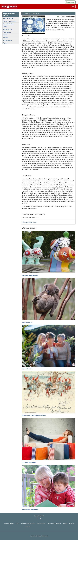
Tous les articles (8, 18)
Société (5, 38)
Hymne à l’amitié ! (27, 369)
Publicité (71, 523)
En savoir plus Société (30, 222)
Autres (5, 43)
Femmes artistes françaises (30, 275)
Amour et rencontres (9, 21)
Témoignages (7, 40)
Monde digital (7, 29)
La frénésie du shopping (29, 462)
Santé (5, 35)
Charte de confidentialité (28, 523)
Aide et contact (41, 523)
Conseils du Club (8, 24)
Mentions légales (9, 523)
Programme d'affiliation (54, 523)
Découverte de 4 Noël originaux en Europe (34, 416)
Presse (65, 523)
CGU (17, 523)
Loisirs (5, 27)
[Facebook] (37, 519)
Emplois (28, 527)
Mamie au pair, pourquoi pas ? (30, 509)
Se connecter (70, 2)
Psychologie (7, 32)
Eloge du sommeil (27, 322)
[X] (40, 519)
